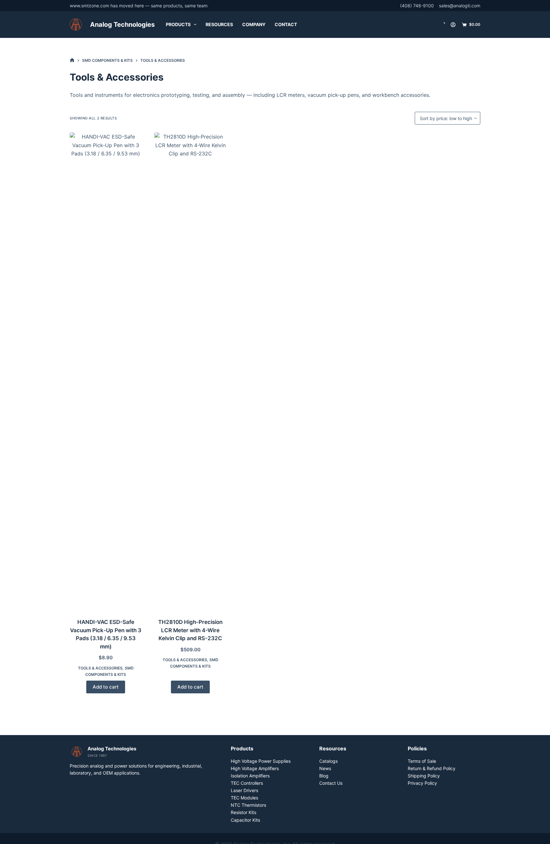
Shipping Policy (424, 775)
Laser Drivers (244, 790)
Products (178, 24)
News (325, 768)
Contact (286, 24)
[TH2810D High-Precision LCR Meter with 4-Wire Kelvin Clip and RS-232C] (190, 371)
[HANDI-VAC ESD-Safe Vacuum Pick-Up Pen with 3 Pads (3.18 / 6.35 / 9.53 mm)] (106, 371)
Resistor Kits (243, 812)
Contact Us (330, 783)
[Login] (453, 24)
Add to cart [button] (106, 687)
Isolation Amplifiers (250, 775)
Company (253, 24)
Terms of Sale (422, 761)
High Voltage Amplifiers (255, 768)
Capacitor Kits (245, 820)
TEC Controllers (247, 783)
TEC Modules (244, 797)
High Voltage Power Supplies (261, 761)
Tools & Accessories (100, 668)
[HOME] (72, 60)
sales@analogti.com (459, 5)
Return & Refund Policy (431, 768)
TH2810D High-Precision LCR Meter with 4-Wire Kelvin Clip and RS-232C (190, 630)
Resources (219, 24)
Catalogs (328, 761)
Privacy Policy (422, 783)
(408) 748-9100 (417, 5)
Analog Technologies (122, 24)
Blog (323, 775)
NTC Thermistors (248, 805)
